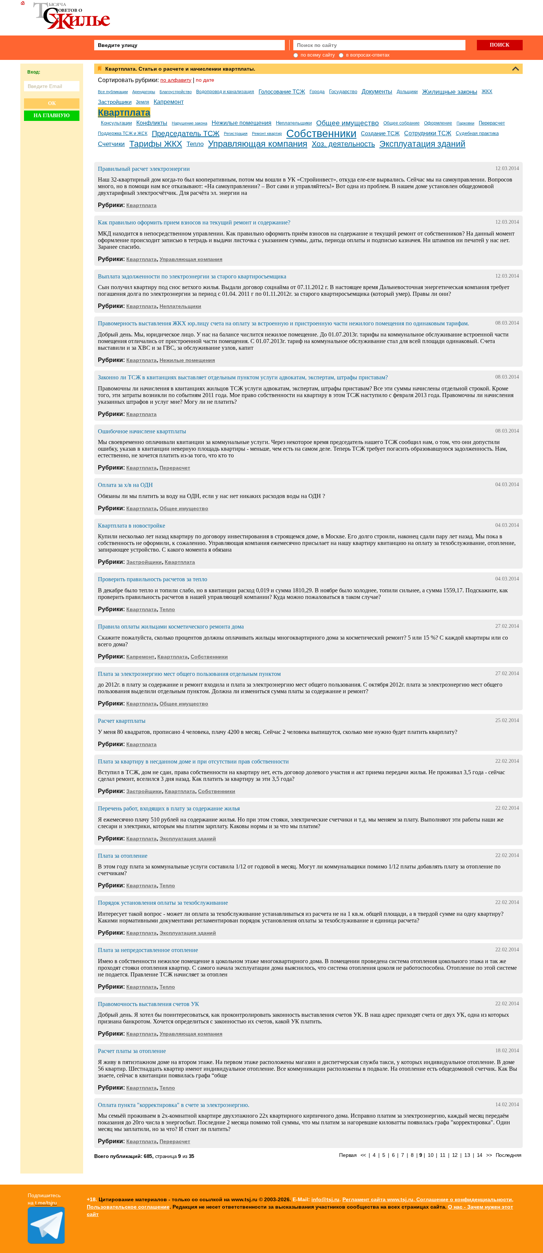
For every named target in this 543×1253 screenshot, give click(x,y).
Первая (347, 1155)
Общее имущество (347, 123)
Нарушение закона (189, 123)
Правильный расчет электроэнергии (144, 169)
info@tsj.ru (325, 1199)
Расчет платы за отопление (132, 1051)
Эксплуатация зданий (422, 144)
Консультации (116, 123)
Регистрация (235, 133)
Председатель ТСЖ (185, 133)
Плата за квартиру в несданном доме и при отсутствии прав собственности (193, 761)
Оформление (438, 123)
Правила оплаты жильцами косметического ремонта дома (171, 626)
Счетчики (111, 144)
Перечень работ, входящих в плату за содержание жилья (169, 808)
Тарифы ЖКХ (155, 144)
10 (430, 1155)
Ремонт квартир (267, 133)
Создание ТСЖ (380, 133)
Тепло (195, 144)
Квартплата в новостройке (131, 525)
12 (455, 1155)
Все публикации (113, 91)
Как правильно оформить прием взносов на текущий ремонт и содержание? (194, 222)
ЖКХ (487, 91)
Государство (343, 91)
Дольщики (407, 91)
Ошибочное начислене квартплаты (142, 431)
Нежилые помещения (242, 123)
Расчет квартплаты (122, 721)
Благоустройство (176, 91)
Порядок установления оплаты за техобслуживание (163, 903)
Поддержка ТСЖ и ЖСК (122, 133)
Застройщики (115, 102)
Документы (377, 91)
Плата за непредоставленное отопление (148, 950)
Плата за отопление (122, 856)
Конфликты (151, 123)
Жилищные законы (449, 91)
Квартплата (124, 112)
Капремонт (169, 102)
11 (442, 1155)
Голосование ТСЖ (282, 92)
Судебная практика (477, 133)
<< (363, 1155)
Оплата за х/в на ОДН (125, 485)
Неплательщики (294, 123)
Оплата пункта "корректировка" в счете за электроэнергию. (173, 1105)
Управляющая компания (257, 144)
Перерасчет (492, 123)
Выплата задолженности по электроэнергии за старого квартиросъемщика (192, 276)
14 (479, 1155)
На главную (52, 115)
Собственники (321, 133)
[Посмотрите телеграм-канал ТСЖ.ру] (46, 1242)
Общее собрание (401, 123)
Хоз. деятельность (343, 144)
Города (317, 91)
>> (489, 1155)
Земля (142, 102)
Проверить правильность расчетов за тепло (152, 579)
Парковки (465, 123)
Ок (52, 103)
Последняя (509, 1155)
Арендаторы (143, 91)
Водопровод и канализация (225, 91)
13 (467, 1155)
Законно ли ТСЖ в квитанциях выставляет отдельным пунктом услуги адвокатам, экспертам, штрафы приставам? (243, 377)
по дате (205, 80)
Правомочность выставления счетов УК (148, 1004)
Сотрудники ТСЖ (427, 133)
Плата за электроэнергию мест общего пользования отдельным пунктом (189, 674)
